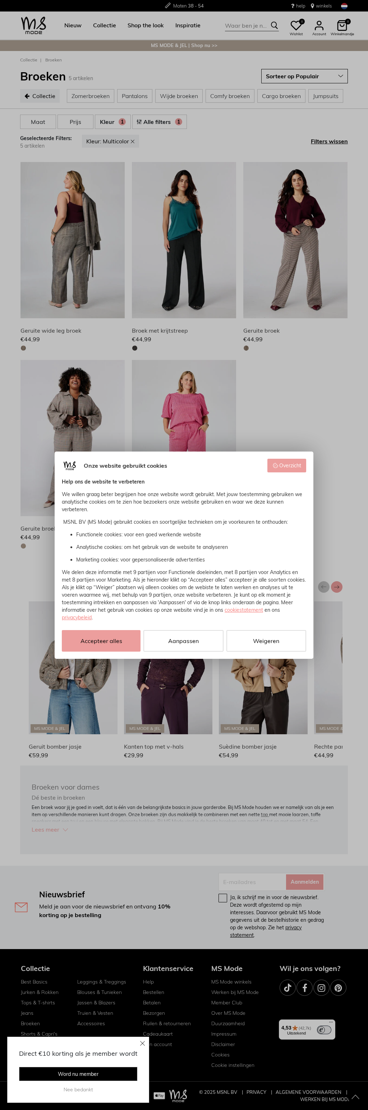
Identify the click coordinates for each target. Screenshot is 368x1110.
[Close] (143, 1043)
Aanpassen (183, 640)
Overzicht (290, 465)
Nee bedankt (78, 1089)
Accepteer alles (101, 640)
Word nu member (78, 1074)
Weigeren (266, 640)
